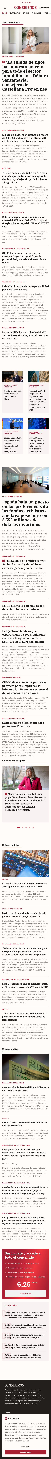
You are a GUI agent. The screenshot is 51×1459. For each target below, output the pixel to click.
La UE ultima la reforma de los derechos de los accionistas (23, 607)
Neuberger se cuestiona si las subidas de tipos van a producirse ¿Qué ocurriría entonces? (25, 1326)
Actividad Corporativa (12, 496)
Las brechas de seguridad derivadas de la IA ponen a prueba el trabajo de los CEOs (24, 915)
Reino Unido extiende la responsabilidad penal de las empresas (25, 288)
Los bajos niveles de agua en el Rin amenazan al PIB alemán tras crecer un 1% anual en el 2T (25, 985)
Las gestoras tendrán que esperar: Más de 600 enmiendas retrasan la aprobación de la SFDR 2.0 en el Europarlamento (23, 636)
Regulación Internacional (14, 282)
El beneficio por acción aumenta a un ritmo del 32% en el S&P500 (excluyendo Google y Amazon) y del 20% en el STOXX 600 (25, 222)
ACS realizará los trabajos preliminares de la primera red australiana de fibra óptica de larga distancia (25, 1016)
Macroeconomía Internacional (16, 249)
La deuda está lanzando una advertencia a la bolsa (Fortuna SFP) (24, 1124)
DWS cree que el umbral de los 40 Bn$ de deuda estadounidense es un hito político (23, 1356)
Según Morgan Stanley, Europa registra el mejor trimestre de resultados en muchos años (37, 445)
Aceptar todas (25, 1452)
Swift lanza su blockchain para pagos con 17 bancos (23, 724)
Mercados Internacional (13, 130)
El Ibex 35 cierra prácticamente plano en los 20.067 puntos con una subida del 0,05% (24, 885)
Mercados (6, 168)
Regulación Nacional (11, 678)
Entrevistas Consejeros (13, 57)
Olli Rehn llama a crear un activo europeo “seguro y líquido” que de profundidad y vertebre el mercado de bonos (24, 258)
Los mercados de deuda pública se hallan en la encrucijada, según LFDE (25, 1089)
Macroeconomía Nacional (11, 386)
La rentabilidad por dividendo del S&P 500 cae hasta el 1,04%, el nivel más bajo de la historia (25, 335)
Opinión (5, 1118)
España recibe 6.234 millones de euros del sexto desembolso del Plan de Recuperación (12, 445)
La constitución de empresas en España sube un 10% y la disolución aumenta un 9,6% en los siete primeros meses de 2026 (38, 400)
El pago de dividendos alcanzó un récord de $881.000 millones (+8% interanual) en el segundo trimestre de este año (25, 138)
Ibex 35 (5, 879)
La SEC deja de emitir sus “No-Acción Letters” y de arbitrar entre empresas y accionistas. (24, 564)
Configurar (25, 1446)
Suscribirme (25, 2)
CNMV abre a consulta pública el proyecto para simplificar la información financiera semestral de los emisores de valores (25, 688)
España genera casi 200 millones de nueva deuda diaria (12, 395)
